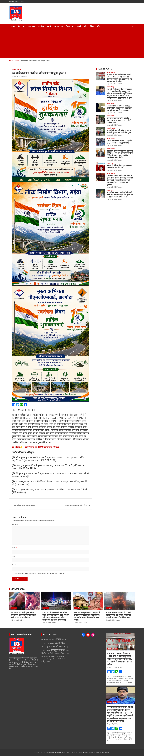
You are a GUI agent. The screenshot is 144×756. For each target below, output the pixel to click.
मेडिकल (92, 26)
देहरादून (19, 69)
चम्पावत (112, 163)
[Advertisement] (72, 43)
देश (19, 26)
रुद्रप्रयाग (60, 656)
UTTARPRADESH (18, 589)
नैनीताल (113, 138)
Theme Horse (82, 752)
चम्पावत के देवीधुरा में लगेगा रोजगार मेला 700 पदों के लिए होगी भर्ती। (119, 166)
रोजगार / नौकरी (70, 26)
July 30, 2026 (15, 620)
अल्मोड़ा (58, 639)
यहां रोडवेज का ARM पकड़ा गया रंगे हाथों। (25, 505)
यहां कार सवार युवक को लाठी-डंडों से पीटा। (76, 505)
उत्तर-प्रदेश (31, 26)
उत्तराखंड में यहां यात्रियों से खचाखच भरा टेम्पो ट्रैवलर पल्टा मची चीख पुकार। (120, 131)
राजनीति (49, 26)
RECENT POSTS (105, 69)
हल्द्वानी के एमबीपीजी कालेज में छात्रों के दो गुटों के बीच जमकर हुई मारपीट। (119, 142)
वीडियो (98, 26)
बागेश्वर (62, 653)
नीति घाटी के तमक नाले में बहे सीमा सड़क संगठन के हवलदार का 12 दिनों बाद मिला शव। (119, 120)
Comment (15, 524)
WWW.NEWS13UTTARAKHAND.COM (57, 752)
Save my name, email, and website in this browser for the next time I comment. (39, 573)
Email (14, 556)
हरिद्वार (112, 190)
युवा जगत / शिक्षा (58, 26)
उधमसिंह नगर (46, 646)
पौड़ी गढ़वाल (54, 653)
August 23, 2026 (112, 84)
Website (14, 565)
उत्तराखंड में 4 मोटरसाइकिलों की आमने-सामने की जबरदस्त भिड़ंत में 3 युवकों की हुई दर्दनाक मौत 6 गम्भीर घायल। (120, 194)
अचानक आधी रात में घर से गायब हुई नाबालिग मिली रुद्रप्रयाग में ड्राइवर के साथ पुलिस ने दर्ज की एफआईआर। (119, 108)
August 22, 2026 (112, 145)
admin (25, 76)
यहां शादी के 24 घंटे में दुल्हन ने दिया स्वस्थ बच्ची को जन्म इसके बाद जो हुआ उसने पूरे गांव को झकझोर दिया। (23, 614)
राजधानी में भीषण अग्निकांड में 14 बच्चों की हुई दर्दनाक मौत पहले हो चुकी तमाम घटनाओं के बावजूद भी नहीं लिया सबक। (119, 614)
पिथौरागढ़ (113, 72)
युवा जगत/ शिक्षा (45, 656)
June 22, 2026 (110, 620)
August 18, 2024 (17, 76)
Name (14, 548)
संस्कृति (79, 26)
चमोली (112, 116)
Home (13, 26)
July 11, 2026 (47, 622)
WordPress (105, 752)
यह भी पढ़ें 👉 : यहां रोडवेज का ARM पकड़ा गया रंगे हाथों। (36, 447)
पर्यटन (85, 26)
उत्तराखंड (40, 26)
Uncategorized (46, 639)
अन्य (53, 639)
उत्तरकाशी (109, 128)
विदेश (24, 26)
